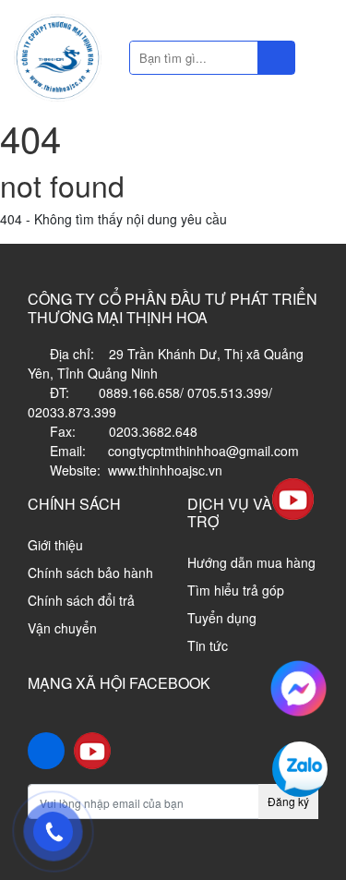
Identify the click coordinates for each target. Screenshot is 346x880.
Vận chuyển (62, 628)
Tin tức (207, 645)
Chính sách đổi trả (81, 600)
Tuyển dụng (222, 618)
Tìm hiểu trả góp (235, 590)
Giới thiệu (55, 545)
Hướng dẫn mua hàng (251, 562)
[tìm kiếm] (275, 58)
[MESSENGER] (298, 686)
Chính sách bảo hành (90, 572)
